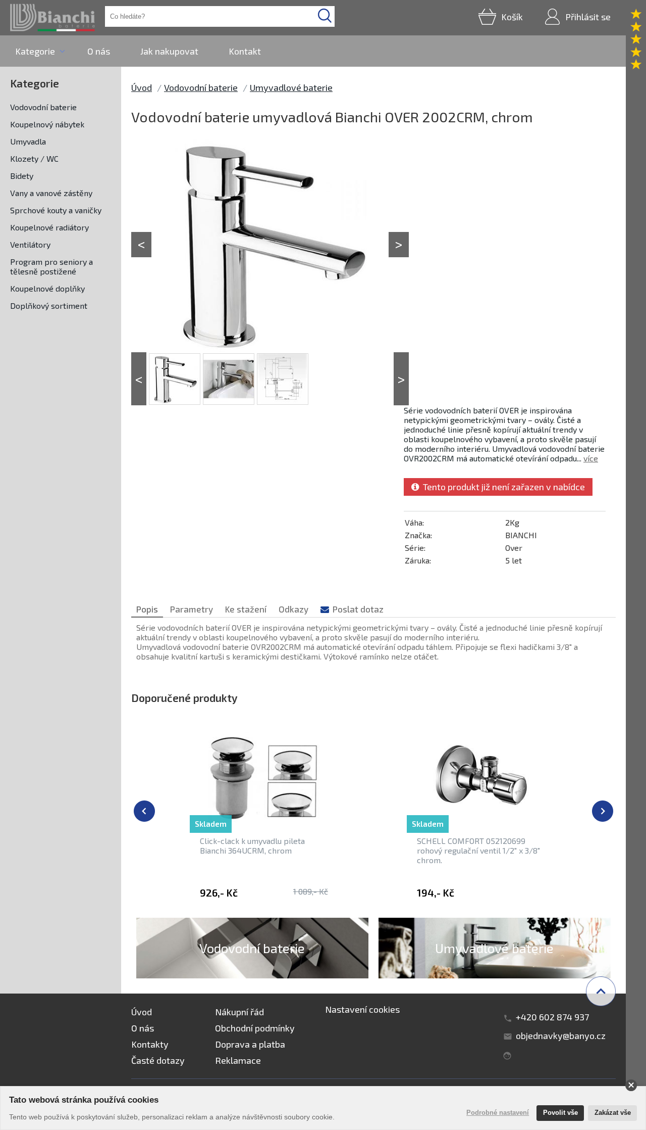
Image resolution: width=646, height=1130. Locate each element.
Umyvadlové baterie (291, 87)
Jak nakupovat (169, 51)
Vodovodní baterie (43, 107)
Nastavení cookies (362, 1009)
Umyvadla (28, 141)
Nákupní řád (239, 1011)
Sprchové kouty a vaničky (55, 210)
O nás (98, 51)
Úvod (141, 87)
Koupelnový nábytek (47, 124)
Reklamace (238, 1060)
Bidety (21, 175)
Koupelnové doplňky (47, 288)
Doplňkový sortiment (48, 305)
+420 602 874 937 (552, 1016)
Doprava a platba (250, 1044)
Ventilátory (30, 244)
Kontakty (150, 1044)
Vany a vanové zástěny (51, 193)
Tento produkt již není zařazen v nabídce (502, 486)
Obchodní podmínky (255, 1027)
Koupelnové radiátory (49, 227)
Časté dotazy (158, 1060)
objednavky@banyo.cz (561, 1035)
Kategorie (35, 51)
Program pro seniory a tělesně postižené (51, 266)
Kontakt (245, 51)
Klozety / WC (34, 158)
